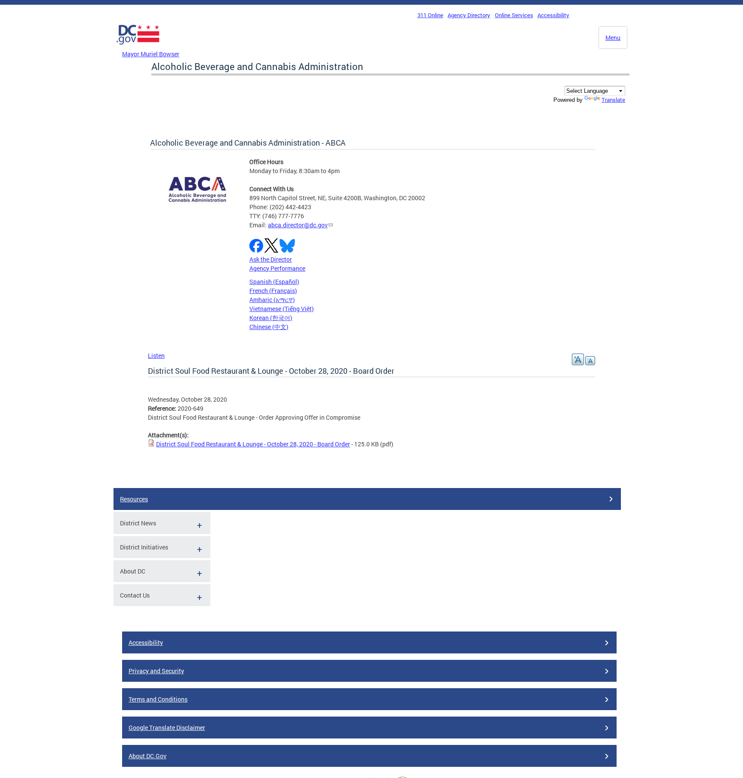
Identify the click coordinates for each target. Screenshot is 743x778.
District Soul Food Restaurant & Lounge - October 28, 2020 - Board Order (253, 444)
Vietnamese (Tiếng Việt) (281, 309)
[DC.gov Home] (138, 47)
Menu (612, 38)
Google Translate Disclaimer (167, 727)
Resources (134, 499)
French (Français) (273, 291)
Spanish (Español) (274, 282)
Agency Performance (277, 268)
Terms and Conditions (158, 699)
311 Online (430, 15)
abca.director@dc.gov (298, 225)
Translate (613, 100)
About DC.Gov (147, 756)
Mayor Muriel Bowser (150, 54)
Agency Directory (469, 15)
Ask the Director (270, 259)
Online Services (514, 15)
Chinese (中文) (269, 327)
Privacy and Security (156, 671)
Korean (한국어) (270, 318)
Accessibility (553, 15)
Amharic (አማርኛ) (272, 300)
